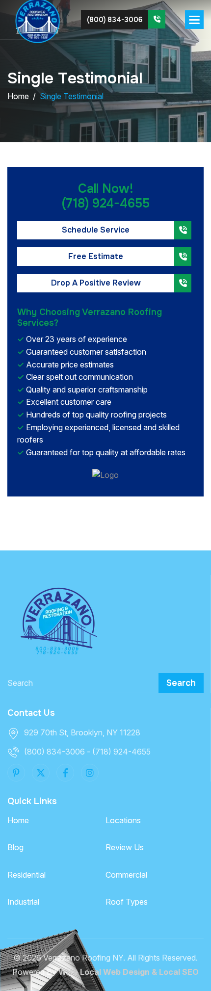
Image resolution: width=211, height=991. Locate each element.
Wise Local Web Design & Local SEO (128, 972)
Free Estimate (95, 256)
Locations (123, 820)
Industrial (23, 902)
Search (181, 683)
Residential (26, 875)
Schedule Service (96, 230)
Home (18, 820)
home (18, 96)
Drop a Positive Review (96, 283)
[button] (194, 19)
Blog (15, 847)
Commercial (126, 875)
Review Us (125, 847)
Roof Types (127, 902)
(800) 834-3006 (114, 19)
